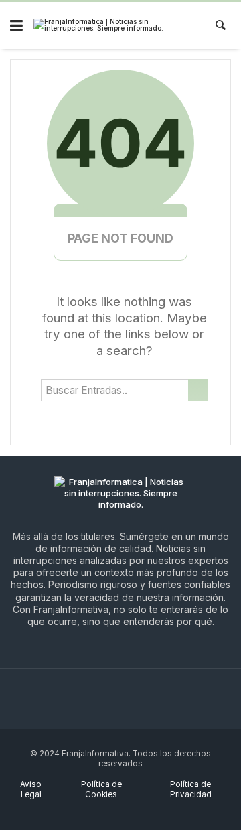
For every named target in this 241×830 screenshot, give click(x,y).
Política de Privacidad (191, 789)
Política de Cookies (101, 789)
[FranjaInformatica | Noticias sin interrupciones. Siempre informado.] (111, 26)
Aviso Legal (31, 789)
